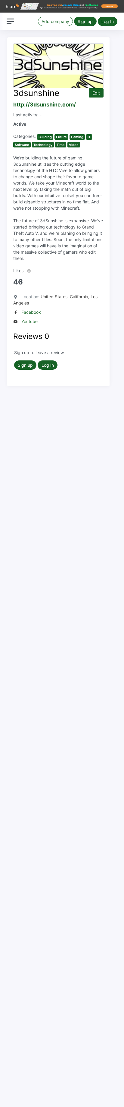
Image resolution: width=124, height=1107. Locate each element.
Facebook (31, 312)
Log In (107, 21)
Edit (96, 92)
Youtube (29, 321)
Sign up (85, 21)
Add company (55, 21)
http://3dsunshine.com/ (44, 104)
